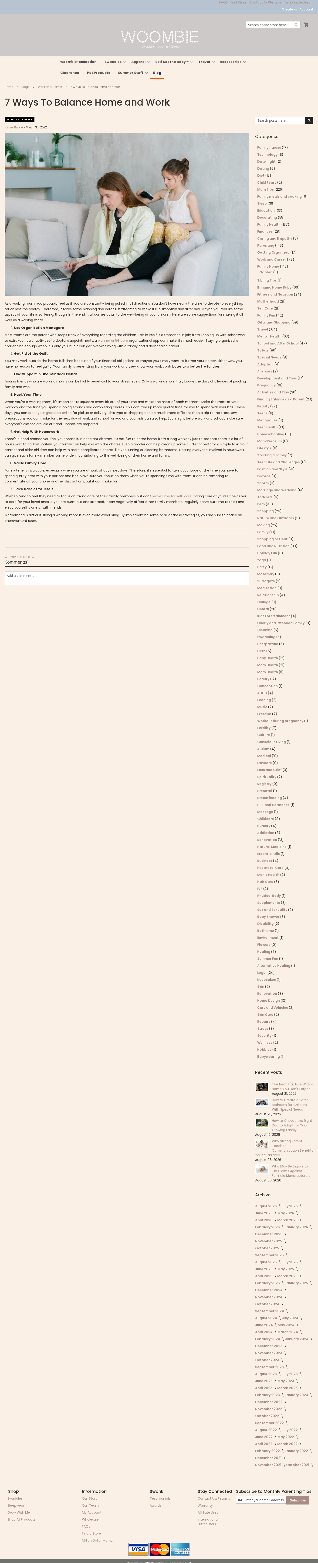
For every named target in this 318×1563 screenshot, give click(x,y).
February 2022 (268, 1451)
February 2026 (268, 1227)
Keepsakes (267, 979)
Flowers (264, 944)
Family (263, 532)
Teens (262, 413)
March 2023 (287, 1388)
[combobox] (273, 25)
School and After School (278, 343)
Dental (263, 609)
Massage (265, 811)
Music (262, 707)
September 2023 (269, 1367)
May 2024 (286, 1325)
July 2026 (290, 1206)
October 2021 (298, 1465)
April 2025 (264, 1276)
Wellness (265, 1042)
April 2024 (264, 1332)
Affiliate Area (208, 1512)
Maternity (266, 574)
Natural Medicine (272, 846)
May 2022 (286, 1437)
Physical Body (269, 895)
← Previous (14, 556)
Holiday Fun (267, 553)
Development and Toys (277, 378)
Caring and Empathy (275, 238)
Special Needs (269, 357)
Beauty (263, 406)
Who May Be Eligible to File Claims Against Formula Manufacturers (291, 1171)
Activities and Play (273, 392)
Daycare (265, 763)
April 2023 (264, 1388)
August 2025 (266, 1262)
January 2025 (297, 1283)
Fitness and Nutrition (275, 294)
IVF (260, 888)
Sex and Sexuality (272, 909)
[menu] (159, 67)
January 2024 (297, 1339)
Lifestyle (264, 448)
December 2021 (268, 1458)
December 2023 (269, 1346)
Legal (262, 972)
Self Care (265, 308)
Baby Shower (268, 916)
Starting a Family (272, 455)
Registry (264, 784)
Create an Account (297, 9)
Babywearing (269, 1056)
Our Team (90, 1505)
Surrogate (266, 581)
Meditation (267, 588)
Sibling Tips (267, 280)
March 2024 (288, 1332)
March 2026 (287, 1220)
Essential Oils (269, 853)
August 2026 (266, 1206)
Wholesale (90, 1519)
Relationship (268, 595)
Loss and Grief (269, 770)
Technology (267, 154)
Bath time (266, 930)
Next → (29, 556)
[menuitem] (78, 61)
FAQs (86, 1526)
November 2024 (269, 1297)
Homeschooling (271, 434)
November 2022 (269, 1409)
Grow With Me (18, 1512)
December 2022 (269, 1402)
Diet (261, 175)
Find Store (238, 2)
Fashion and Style (272, 469)
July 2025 (290, 1262)
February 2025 (268, 1283)
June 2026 (264, 1213)
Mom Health (268, 665)
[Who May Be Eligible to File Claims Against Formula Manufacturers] (262, 1169)
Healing (264, 951)
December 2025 (269, 1234)
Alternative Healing (274, 965)
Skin (261, 986)
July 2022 (290, 1430)
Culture (264, 735)
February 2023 (268, 1395)
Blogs (25, 87)
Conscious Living (272, 742)
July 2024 (290, 1318)
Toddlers (265, 497)
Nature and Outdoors (276, 518)
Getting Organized (273, 252)
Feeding (264, 700)
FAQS (223, 2)
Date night (266, 161)
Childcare (266, 818)
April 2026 (264, 1220)
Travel (263, 329)
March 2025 (287, 1276)
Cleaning (265, 630)
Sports (263, 483)
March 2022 (287, 1444)
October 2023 (267, 1360)
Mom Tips (265, 189)
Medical (264, 756)
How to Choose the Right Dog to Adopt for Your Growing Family (292, 1125)
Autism (263, 749)
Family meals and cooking (279, 196)
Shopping (265, 511)
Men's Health (268, 874)
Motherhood (268, 301)
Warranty (205, 1505)
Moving (264, 525)
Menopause (267, 420)
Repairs (264, 1021)
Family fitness (269, 147)
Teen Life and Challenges (279, 462)
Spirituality (267, 777)
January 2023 (297, 1395)
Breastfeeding (270, 797)
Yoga (262, 560)
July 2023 (290, 1374)
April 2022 (264, 1444)
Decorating (267, 217)
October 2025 (267, 1248)
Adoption (265, 364)
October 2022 (267, 1416)
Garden (266, 272)
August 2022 (266, 1430)
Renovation (267, 839)
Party (262, 567)
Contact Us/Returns (265, 2)
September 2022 (269, 1423)
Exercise (264, 714)
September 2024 (270, 1311)
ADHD (262, 693)
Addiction (266, 832)
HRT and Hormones (273, 804)
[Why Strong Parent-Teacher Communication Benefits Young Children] (262, 1144)
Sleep (262, 203)
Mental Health (269, 336)
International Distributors (208, 1521)
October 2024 (267, 1304)
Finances (265, 231)
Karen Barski (14, 127)
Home (9, 87)
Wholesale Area (298, 2)
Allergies (265, 371)
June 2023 (264, 1381)
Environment (268, 937)
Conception (267, 686)
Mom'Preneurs (270, 441)
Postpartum (268, 644)
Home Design (269, 1000)
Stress (263, 1028)
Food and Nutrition (273, 546)
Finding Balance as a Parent (281, 399)
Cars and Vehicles (273, 1007)
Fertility (264, 728)
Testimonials (160, 1498)
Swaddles (15, 1498)
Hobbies (264, 1049)
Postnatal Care (270, 867)
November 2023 (269, 1353)
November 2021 (268, 1465)
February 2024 (268, 1339)
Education (266, 210)
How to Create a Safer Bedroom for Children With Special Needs (290, 1105)
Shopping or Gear (272, 539)
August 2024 (266, 1318)
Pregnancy (266, 385)
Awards (155, 1505)
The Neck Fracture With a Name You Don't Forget (292, 1086)
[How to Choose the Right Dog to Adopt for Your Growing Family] (262, 1123)
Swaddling (266, 637)
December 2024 (269, 1290)
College (264, 602)
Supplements (269, 902)
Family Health (269, 224)
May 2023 (286, 1381)
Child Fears (267, 182)
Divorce (264, 476)
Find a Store (91, 1533)
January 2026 (297, 1227)
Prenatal (265, 790)
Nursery (264, 825)
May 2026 (286, 1213)
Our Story (89, 1498)
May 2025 (286, 1269)
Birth (261, 651)
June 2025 (264, 1269)
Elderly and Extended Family (281, 623)
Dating (263, 168)
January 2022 (297, 1451)
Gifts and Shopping (274, 322)
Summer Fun (268, 958)
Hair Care (265, 881)
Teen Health (267, 427)
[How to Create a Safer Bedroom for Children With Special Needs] (262, 1102)
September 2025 (269, 1255)
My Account (91, 1512)
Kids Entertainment (274, 616)
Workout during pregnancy (280, 721)
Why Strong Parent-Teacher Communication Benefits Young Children (284, 1148)
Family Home (268, 266)
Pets (261, 504)
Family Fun (266, 315)
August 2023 (266, 1374)
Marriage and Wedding (277, 490)
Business (265, 860)
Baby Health (268, 658)
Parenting (266, 245)
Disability (265, 923)
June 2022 (264, 1437)
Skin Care (265, 1014)
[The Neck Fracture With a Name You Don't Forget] (262, 1087)
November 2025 (269, 1241)
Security (264, 1035)
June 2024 (264, 1325)
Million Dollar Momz (97, 1540)
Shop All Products (21, 1519)
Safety (263, 350)
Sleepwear (15, 1505)
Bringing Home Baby (274, 287)
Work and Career (50, 87)
